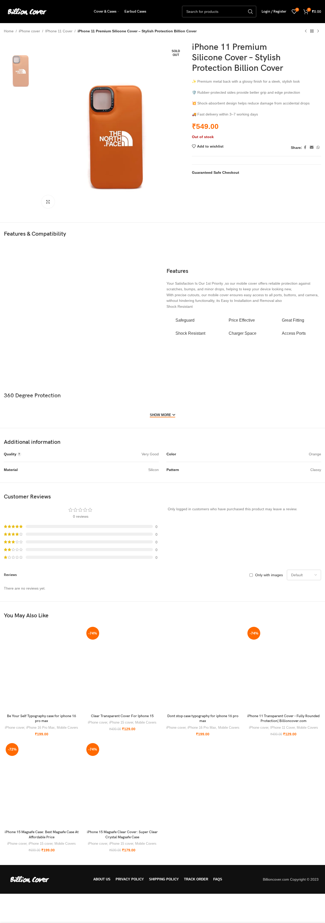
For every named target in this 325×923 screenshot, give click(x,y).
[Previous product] (306, 31)
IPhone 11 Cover (58, 31)
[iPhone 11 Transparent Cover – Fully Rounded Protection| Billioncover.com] (283, 668)
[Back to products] (312, 31)
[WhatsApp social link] (318, 147)
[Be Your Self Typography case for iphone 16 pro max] (41, 668)
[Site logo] (27, 11)
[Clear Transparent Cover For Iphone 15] (122, 668)
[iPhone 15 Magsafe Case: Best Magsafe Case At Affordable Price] (41, 784)
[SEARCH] (250, 11)
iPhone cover (29, 31)
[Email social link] (311, 147)
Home (9, 31)
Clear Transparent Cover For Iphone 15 (122, 716)
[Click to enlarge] (48, 201)
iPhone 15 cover (121, 722)
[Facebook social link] (305, 147)
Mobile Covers (67, 727)
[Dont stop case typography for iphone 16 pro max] (203, 668)
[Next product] (318, 31)
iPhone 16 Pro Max (40, 727)
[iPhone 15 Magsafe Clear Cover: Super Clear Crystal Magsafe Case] (122, 784)
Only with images (269, 575)
